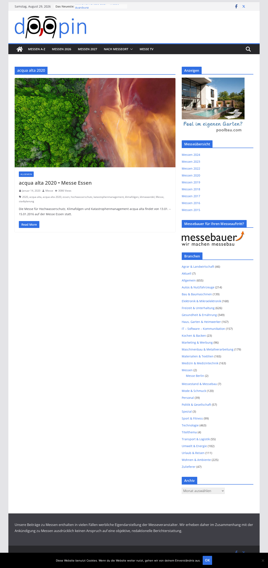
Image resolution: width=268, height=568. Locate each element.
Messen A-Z (36, 49)
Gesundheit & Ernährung (199, 315)
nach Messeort (116, 49)
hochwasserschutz (81, 197)
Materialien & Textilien (198, 356)
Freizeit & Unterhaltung (198, 308)
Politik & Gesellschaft (196, 405)
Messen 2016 (191, 203)
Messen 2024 (191, 155)
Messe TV (146, 49)
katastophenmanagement (109, 197)
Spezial (187, 411)
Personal (188, 398)
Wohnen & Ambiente (196, 460)
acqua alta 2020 (52, 197)
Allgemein (26, 174)
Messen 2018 (191, 189)
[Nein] (263, 560)
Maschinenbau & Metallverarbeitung (207, 349)
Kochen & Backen (194, 336)
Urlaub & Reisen (193, 453)
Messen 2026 (61, 49)
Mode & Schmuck (194, 391)
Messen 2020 (191, 175)
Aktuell (186, 273)
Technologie (190, 425)
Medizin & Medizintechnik (200, 363)
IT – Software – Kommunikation (203, 329)
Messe (49, 190)
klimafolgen (132, 197)
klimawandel (147, 197)
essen (66, 197)
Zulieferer (189, 467)
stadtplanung (26, 201)
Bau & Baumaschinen (197, 294)
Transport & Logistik (196, 439)
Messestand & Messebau (199, 384)
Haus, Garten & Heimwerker (201, 322)
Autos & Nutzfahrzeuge (198, 287)
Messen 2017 (191, 196)
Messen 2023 (191, 162)
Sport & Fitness (192, 418)
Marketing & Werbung (197, 342)
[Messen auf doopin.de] (20, 49)
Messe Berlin (195, 376)
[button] (130, 49)
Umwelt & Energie (194, 446)
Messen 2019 (191, 182)
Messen (187, 370)
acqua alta (35, 197)
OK (207, 560)
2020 (25, 197)
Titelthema (189, 432)
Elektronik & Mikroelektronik (201, 301)
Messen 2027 (87, 49)
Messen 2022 (191, 168)
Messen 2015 (191, 210)
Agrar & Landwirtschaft (198, 267)
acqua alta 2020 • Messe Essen (55, 182)
